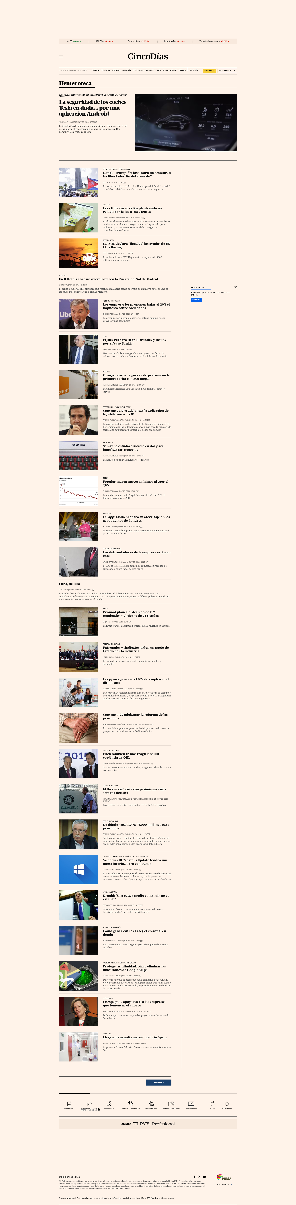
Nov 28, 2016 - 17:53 (87, 122)
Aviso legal (71, 1198)
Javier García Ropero (112, 562)
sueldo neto (109, 1108)
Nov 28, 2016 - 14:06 (134, 385)
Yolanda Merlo (109, 689)
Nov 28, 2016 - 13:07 (85, 590)
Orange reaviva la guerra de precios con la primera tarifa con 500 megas (136, 377)
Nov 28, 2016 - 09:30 (136, 1044)
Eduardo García (110, 527)
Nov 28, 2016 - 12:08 (144, 764)
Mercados (116, 70)
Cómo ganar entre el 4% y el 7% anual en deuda (134, 933)
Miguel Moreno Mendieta (113, 1011)
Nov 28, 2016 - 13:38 (128, 491)
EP (104, 350)
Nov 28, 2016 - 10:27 (133, 905)
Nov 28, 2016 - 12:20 (133, 689)
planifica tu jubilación (130, 1108)
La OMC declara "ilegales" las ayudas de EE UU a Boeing (136, 245)
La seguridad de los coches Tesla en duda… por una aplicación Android (92, 108)
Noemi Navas (108, 657)
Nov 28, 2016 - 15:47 (116, 182)
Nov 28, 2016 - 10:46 (132, 870)
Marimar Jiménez (110, 385)
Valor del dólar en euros (209, 41)
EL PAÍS (193, 69)
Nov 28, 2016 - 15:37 (135, 218)
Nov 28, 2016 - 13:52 (140, 420)
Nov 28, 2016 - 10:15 (131, 976)
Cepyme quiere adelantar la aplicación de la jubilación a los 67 (136, 412)
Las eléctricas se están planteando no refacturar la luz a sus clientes (132, 210)
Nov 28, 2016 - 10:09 (141, 1011)
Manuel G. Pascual (111, 1044)
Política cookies (83, 1198)
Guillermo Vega (130, 799)
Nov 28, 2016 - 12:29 (130, 657)
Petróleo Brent (134, 41)
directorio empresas (171, 1108)
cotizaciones (191, 1108)
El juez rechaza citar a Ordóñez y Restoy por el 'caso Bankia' (134, 342)
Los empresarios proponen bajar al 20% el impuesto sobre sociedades (136, 306)
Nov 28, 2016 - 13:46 (134, 456)
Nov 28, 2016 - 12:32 (122, 622)
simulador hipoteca (89, 1108)
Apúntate (196, 300)
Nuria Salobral (110, 941)
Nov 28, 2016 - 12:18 (144, 724)
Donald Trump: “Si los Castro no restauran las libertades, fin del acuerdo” (137, 175)
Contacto (62, 1198)
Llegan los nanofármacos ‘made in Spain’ (135, 1037)
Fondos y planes (153, 70)
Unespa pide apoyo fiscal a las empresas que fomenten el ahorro (134, 1004)
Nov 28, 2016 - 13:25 (133, 527)
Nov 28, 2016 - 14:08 (122, 350)
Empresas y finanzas (101, 70)
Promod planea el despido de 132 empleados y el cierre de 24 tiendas (131, 614)
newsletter (197, 287)
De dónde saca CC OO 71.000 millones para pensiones (136, 826)
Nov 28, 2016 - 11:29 (140, 834)
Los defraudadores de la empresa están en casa (137, 554)
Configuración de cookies (100, 1198)
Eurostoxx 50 (170, 41)
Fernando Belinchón (147, 799)
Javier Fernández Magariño (115, 764)
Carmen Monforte (111, 218)
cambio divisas (151, 1108)
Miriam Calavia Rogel (112, 799)
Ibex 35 (69, 41)
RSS (148, 1198)
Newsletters (155, 1198)
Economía (126, 70)
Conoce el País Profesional (148, 1124)
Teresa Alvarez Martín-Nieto (115, 724)
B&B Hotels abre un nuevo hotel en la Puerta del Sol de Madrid (108, 279)
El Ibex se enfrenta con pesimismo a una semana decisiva (134, 791)
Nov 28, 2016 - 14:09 (129, 314)
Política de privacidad (120, 1198)
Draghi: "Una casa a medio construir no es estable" (136, 897)
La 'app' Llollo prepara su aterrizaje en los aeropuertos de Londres (136, 519)
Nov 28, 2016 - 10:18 (133, 941)
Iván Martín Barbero (68, 122)
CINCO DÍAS (63, 285)
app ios (212, 1108)
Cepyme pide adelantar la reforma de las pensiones (135, 716)
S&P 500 (100, 41)
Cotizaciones (138, 70)
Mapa (143, 1198)
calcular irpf (69, 1108)
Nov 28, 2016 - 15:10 (78, 285)
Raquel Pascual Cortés (113, 420)
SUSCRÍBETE (209, 71)
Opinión (182, 70)
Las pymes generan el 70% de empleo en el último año (136, 681)
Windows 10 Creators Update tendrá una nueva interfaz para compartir (135, 862)
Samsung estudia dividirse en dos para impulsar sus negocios (133, 448)
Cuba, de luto (69, 584)
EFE (104, 182)
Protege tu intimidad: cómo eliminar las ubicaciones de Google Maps (134, 968)
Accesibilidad (135, 1198)
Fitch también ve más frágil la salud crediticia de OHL (131, 756)
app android (227, 1108)
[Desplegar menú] (61, 56)
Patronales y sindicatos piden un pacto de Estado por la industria (136, 649)
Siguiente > (159, 1082)
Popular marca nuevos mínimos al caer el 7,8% (135, 483)
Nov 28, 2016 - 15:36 (123, 253)
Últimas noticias (170, 70)
